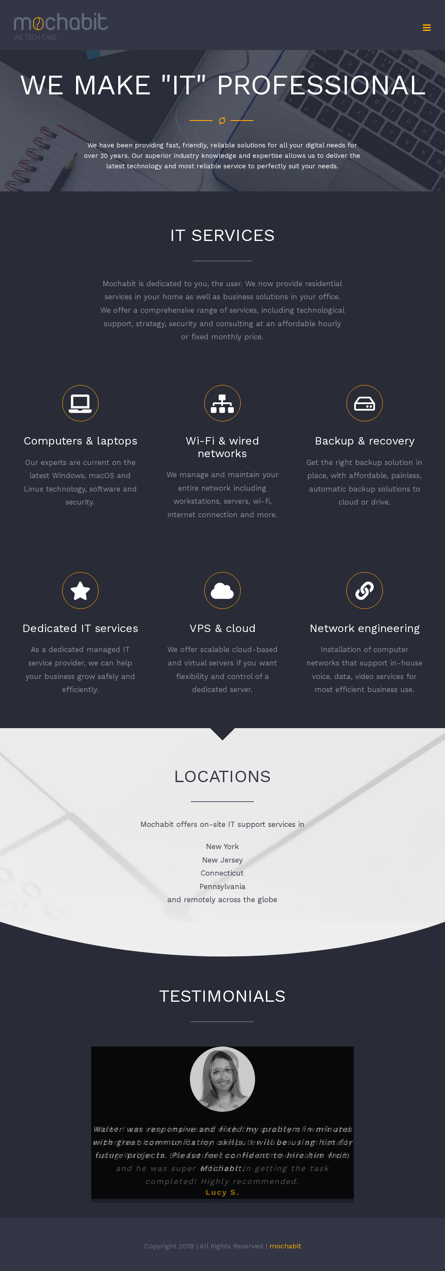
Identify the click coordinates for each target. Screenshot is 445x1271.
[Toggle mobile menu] (427, 27)
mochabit (285, 1255)
